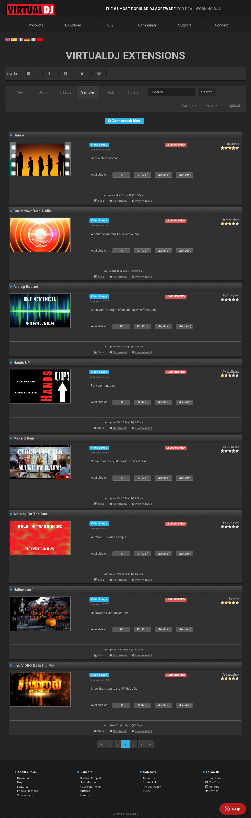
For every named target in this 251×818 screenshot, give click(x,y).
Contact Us (150, 782)
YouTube (214, 782)
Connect (221, 25)
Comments (120, 200)
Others (133, 92)
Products (36, 25)
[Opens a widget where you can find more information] (232, 809)
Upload (234, 106)
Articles (85, 791)
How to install (143, 200)
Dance (18, 135)
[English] (7, 39)
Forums (85, 795)
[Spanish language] (14, 39)
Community (147, 25)
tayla (236, 598)
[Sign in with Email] (28, 74)
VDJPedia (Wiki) (90, 786)
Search (207, 92)
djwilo (235, 144)
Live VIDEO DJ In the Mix (33, 666)
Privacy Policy (152, 786)
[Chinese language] (40, 39)
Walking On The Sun (30, 514)
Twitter (213, 791)
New (20, 92)
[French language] (20, 39)
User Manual (88, 782)
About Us (149, 778)
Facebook (214, 778)
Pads (110, 92)
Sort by (188, 106)
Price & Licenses (27, 791)
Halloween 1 (23, 590)
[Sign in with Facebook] (49, 74)
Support (184, 25)
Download (73, 25)
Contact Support (90, 778)
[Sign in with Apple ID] (82, 74)
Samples (88, 92)
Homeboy (232, 219)
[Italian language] (33, 39)
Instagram (215, 786)
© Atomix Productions (125, 813)
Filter (210, 106)
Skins (43, 92)
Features (22, 786)
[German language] (27, 39)
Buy (110, 25)
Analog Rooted (25, 287)
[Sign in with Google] (99, 74)
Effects (65, 92)
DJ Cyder (233, 295)
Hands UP (21, 363)
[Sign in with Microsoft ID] (65, 74)
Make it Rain (23, 438)
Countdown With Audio (32, 211)
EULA (146, 791)
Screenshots (25, 795)
